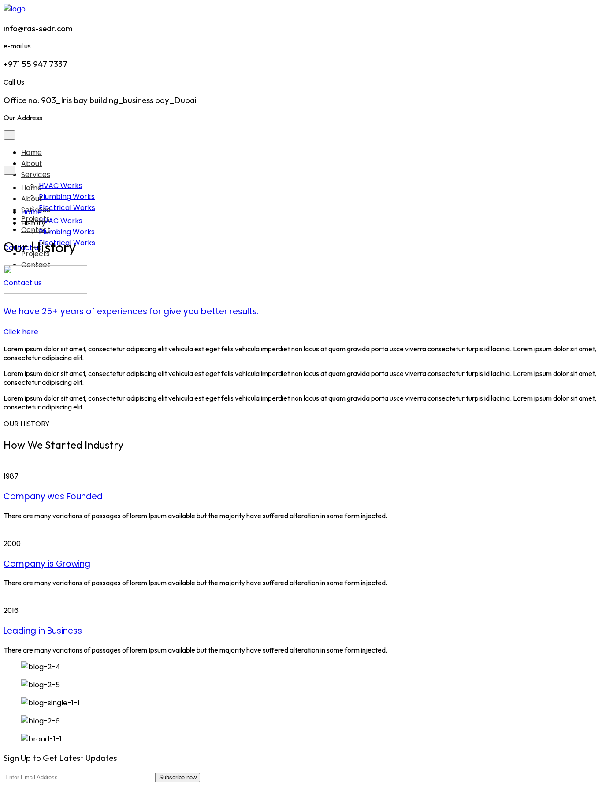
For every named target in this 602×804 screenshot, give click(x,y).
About (31, 164)
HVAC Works (60, 221)
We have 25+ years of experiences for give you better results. (131, 311)
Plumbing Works (67, 232)
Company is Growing (47, 564)
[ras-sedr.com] (15, 9)
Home (31, 153)
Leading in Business (43, 631)
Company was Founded (53, 496)
